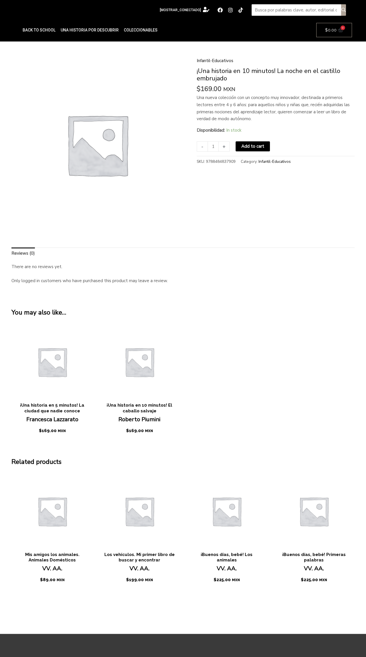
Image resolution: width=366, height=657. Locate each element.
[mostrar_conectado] (180, 10)
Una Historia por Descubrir (90, 30)
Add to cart (252, 146)
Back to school (39, 30)
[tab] (23, 253)
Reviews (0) (23, 253)
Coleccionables (141, 30)
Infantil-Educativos (215, 61)
